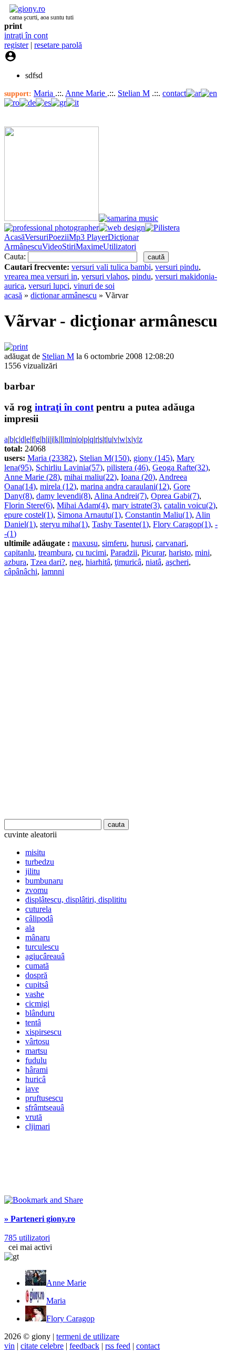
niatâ (153, 562)
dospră (36, 975)
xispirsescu (43, 1031)
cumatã (37, 965)
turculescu (42, 946)
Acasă (14, 237)
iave (32, 1088)
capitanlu (19, 552)
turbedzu (39, 861)
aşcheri (177, 562)
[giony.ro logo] (24, 8)
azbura (15, 562)
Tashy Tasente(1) (120, 524)
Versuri (36, 237)
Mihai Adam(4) (82, 505)
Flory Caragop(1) (182, 524)
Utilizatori (119, 246)
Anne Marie (86, 93)
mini (202, 552)
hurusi (141, 543)
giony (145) (152, 458)
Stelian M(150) (104, 458)
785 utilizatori (27, 1237)
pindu (141, 276)
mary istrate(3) (136, 505)
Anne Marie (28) (32, 476)
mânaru (37, 937)
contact (174, 93)
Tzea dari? (47, 562)
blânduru (40, 1013)
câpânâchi (20, 571)
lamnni (53, 571)
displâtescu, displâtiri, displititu (76, 899)
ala (30, 927)
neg (75, 562)
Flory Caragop (70, 1318)
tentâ (33, 1022)
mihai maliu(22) (90, 476)
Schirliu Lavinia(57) (69, 467)
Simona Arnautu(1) (89, 514)
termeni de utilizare (87, 1336)
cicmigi (37, 1003)
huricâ (35, 1079)
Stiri (69, 246)
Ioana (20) (138, 476)
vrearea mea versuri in (40, 276)
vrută (33, 1116)
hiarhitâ (98, 562)
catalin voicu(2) (189, 505)
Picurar (153, 552)
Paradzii (123, 552)
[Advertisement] (113, 698)
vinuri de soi (94, 285)
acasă (13, 295)
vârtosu (37, 1041)
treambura (54, 552)
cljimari (37, 1126)
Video (52, 246)
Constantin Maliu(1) (158, 514)
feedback (84, 1345)
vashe (34, 994)
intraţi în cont (26, 35)
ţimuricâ (128, 562)
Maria (44, 93)
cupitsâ (36, 984)
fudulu (36, 1060)
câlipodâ (39, 918)
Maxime (89, 246)
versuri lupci (48, 285)
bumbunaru (44, 880)
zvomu (36, 890)
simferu (114, 543)
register (16, 44)
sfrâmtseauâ (44, 1107)
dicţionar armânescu (63, 295)
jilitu (32, 871)
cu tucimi (91, 552)
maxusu (85, 543)
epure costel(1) (28, 514)
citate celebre (42, 1345)
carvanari (171, 543)
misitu (35, 852)
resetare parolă (58, 44)
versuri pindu (177, 266)
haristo (180, 552)
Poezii (58, 237)
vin (9, 1345)
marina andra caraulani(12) (124, 486)
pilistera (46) (127, 467)
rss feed (117, 1345)
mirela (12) (58, 486)
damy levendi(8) (63, 495)
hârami (36, 1069)
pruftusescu (44, 1098)
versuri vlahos (104, 276)
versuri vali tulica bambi (111, 266)
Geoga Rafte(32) (180, 467)
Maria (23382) (51, 458)
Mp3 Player (88, 237)
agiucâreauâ (45, 956)
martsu (36, 1050)
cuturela (38, 909)
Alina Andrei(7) (120, 495)
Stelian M (134, 93)
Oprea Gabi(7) (175, 495)
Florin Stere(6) (28, 505)
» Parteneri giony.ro (39, 1218)
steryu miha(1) (64, 524)
